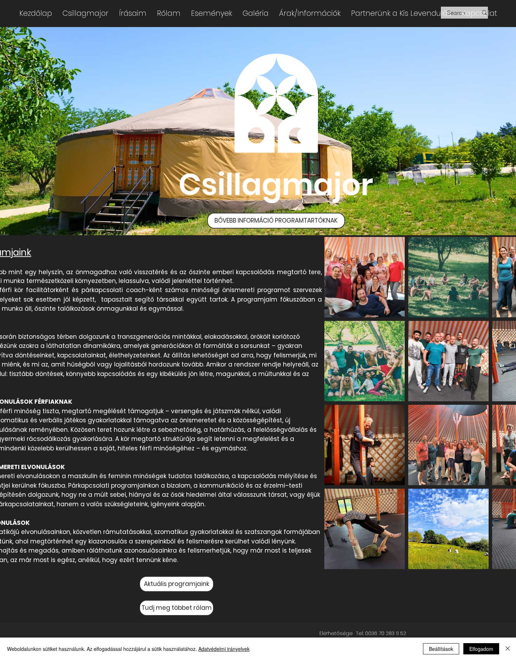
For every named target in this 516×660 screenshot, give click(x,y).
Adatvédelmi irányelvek (224, 648)
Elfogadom (481, 648)
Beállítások (441, 648)
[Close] (507, 648)
